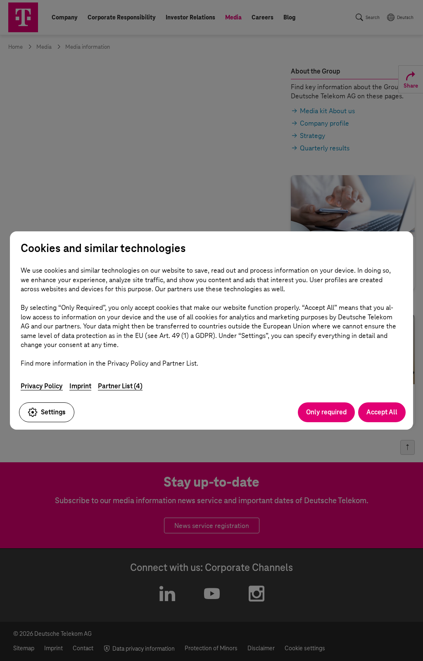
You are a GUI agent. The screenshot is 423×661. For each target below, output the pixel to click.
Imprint (80, 386)
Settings (53, 412)
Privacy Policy (42, 386)
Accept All (381, 412)
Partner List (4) (120, 386)
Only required (326, 412)
